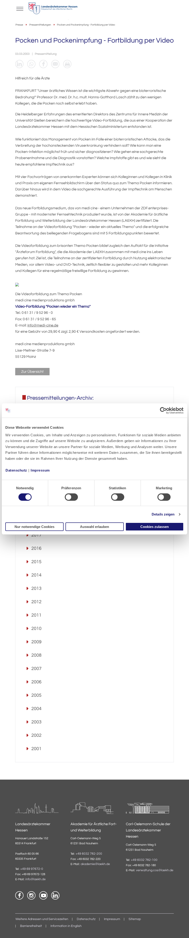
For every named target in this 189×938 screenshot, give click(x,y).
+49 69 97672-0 (31, 869)
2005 (36, 695)
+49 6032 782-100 (144, 860)
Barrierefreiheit (31, 926)
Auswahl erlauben (94, 527)
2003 (36, 722)
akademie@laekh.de (95, 864)
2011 (36, 615)
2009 (36, 642)
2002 (36, 735)
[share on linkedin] (19, 64)
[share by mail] (55, 64)
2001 (36, 748)
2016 (36, 548)
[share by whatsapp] (31, 64)
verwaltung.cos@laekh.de (154, 870)
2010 (36, 628)
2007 (36, 668)
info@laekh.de (35, 879)
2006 (36, 682)
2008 (36, 655)
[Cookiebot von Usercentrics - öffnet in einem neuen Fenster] (163, 410)
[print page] (67, 64)
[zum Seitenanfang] (180, 929)
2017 (36, 535)
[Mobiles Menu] (19, 8)
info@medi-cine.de (42, 325)
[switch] (71, 497)
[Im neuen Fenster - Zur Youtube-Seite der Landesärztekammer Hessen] (43, 895)
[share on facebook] (43, 64)
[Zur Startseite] (53, 9)
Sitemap (135, 919)
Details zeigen (163, 514)
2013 (36, 588)
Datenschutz (16, 470)
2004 (36, 708)
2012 (36, 602)
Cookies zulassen (154, 527)
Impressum (40, 470)
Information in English (66, 926)
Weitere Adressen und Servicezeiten (41, 919)
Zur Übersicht (32, 371)
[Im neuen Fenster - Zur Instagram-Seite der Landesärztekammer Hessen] (31, 895)
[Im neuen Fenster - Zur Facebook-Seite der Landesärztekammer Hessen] (19, 895)
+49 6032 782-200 (89, 853)
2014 (36, 575)
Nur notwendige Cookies (34, 527)
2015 (36, 561)
